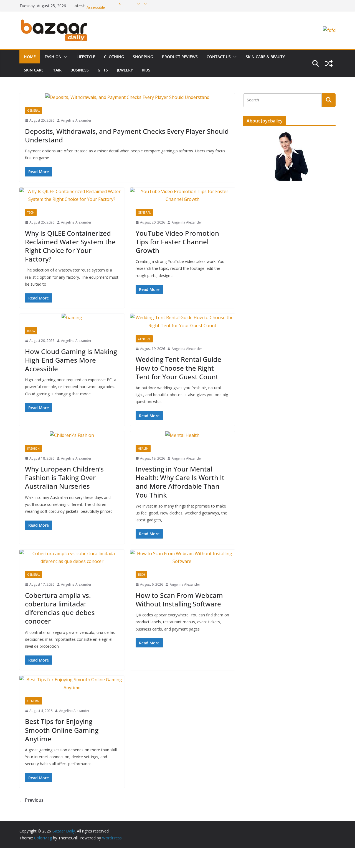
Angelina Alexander (76, 120)
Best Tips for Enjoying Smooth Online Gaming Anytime (61, 730)
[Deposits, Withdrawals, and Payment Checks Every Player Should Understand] (127, 97)
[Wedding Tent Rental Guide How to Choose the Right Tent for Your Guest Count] (182, 322)
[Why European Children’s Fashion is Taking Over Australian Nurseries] (72, 435)
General (33, 110)
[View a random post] (329, 63)
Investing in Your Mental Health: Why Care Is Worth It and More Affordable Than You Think (180, 481)
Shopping (143, 56)
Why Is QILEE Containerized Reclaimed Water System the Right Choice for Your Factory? (70, 246)
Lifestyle (86, 56)
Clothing (114, 56)
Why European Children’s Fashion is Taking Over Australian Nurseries (64, 477)
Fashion (53, 56)
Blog (31, 331)
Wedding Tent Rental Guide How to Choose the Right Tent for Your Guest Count (178, 368)
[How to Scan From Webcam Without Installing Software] (182, 558)
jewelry (125, 70)
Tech (30, 212)
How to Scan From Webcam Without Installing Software (179, 599)
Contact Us (219, 56)
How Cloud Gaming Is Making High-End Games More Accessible (71, 360)
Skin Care (34, 70)
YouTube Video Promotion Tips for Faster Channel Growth (177, 242)
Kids (146, 70)
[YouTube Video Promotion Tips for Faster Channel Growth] (182, 196)
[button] (65, 57)
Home (30, 56)
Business (79, 70)
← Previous (31, 800)
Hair (57, 70)
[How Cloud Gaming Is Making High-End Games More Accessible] (72, 318)
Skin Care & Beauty (265, 56)
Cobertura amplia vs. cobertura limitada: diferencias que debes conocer (60, 608)
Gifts (103, 70)
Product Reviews (180, 56)
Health (143, 448)
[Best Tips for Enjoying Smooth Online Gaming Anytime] (72, 684)
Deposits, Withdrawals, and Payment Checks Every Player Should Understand (127, 135)
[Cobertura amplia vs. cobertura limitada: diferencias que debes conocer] (72, 558)
